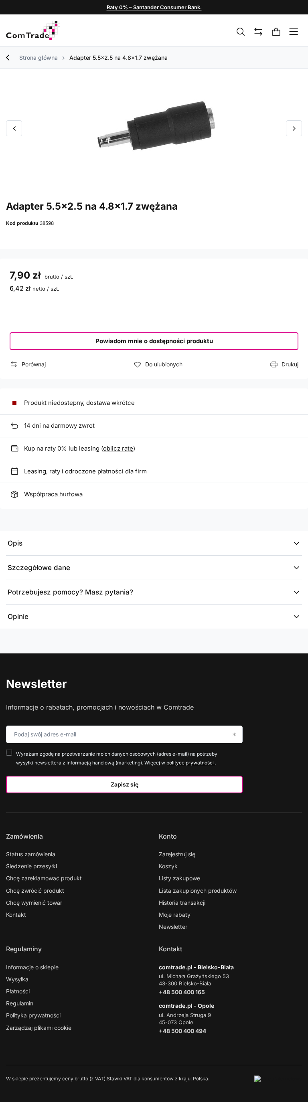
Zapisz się (124, 784)
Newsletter (36, 684)
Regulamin (19, 1003)
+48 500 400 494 (182, 1030)
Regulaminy (24, 949)
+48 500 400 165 (182, 992)
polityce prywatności (190, 763)
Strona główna (38, 57)
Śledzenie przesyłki (31, 866)
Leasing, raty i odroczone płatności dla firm (85, 471)
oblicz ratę (118, 448)
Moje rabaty (174, 914)
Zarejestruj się (177, 854)
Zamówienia (24, 836)
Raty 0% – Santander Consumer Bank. (154, 7)
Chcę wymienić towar (34, 902)
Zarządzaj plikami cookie (38, 1027)
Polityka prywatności (33, 1015)
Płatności (18, 991)
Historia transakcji (182, 902)
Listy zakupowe (179, 878)
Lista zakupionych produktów (198, 890)
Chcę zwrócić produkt (35, 890)
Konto (168, 836)
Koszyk (168, 866)
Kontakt (16, 914)
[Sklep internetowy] (278, 1079)
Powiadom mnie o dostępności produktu (154, 341)
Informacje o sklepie (32, 967)
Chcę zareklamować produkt (44, 878)
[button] (14, 128)
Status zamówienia (30, 854)
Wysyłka (17, 979)
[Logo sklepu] (33, 30)
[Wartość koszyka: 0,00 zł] (276, 32)
